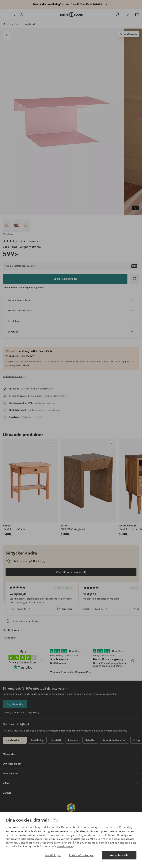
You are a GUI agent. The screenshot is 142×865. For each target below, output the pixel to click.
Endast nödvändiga (81, 855)
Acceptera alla (119, 855)
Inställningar (53, 855)
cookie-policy (65, 846)
